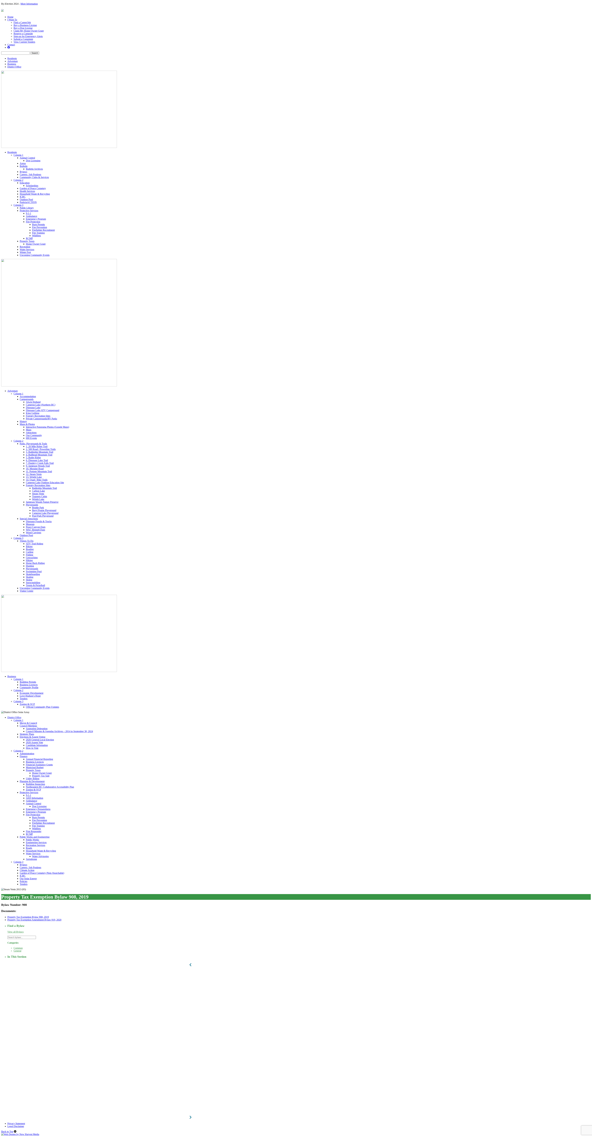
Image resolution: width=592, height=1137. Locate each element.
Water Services (27, 249)
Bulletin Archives (34, 169)
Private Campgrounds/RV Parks (41, 418)
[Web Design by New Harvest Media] (20, 1134)
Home (10, 17)
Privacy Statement (16, 1123)
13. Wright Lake (34, 477)
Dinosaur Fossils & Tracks (39, 521)
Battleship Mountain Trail (44, 488)
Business (11, 64)
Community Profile (29, 687)
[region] (296, 1041)
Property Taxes (27, 241)
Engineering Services (36, 842)
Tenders (23, 698)
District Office (14, 66)
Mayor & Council (28, 723)
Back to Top (7, 1131)
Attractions (31, 432)
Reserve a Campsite (23, 33)
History (23, 421)
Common (18, 948)
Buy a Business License (25, 25)
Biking (29, 546)
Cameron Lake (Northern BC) (40, 404)
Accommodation (28, 396)
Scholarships (32, 185)
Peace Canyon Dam (35, 527)
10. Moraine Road (35, 468)
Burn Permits (38, 224)
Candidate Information (37, 745)
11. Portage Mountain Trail (39, 471)
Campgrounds (26, 399)
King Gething (32, 413)
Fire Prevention (39, 227)
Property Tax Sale (40, 775)
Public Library (27, 208)
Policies (23, 881)
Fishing (29, 554)
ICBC (23, 196)
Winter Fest (25, 252)
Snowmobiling (33, 582)
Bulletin (23, 166)
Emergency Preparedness (38, 809)
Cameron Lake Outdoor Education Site (45, 482)
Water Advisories (40, 856)
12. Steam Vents (34, 474)
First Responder (33, 831)
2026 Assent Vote (34, 742)
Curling (29, 552)
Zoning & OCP (27, 704)
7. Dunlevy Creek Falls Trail (40, 463)
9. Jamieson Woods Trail (38, 466)
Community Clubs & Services (34, 177)
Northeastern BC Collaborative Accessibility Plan (50, 787)
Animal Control (27, 157)
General (17, 950)
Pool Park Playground (42, 516)
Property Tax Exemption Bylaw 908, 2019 (28, 917)
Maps (28, 429)
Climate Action (27, 870)
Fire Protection (33, 221)
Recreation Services (35, 845)
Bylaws (23, 171)
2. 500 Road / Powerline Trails (41, 449)
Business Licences (29, 684)
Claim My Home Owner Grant (29, 30)
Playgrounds (32, 504)
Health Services (27, 191)
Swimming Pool (34, 571)
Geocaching (32, 557)
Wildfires (36, 235)
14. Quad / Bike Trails (36, 479)
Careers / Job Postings (30, 174)
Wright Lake (38, 499)
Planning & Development (32, 781)
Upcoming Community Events (34, 255)
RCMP (29, 238)
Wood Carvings (33, 532)
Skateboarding (33, 574)
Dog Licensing (33, 160)
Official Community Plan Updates (42, 707)
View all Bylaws (15, 931)
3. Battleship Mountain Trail (39, 452)
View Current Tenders (24, 42)
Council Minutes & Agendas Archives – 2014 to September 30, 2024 (59, 731)
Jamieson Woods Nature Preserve (42, 502)
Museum (30, 524)
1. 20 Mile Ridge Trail (36, 446)
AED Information (34, 798)
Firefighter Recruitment (43, 230)
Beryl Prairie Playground (44, 510)
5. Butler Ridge (33, 457)
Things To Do (26, 541)
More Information (29, 3)
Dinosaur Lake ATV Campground (42, 410)
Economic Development (31, 693)
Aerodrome (31, 859)
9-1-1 (28, 213)
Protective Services (29, 210)
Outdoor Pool (26, 199)
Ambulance (31, 216)
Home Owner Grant (35, 244)
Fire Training (38, 233)
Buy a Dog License (23, 28)
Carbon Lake (38, 491)
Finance (23, 756)
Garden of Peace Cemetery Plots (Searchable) (42, 873)
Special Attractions (29, 518)
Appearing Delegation (36, 728)
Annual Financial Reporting (39, 759)
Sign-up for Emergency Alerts (28, 36)
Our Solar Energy (28, 878)
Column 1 (18, 155)
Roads (29, 848)
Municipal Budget (34, 767)
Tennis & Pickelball (35, 585)
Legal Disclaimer (15, 1126)
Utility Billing (32, 778)
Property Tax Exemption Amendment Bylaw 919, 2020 (34, 919)
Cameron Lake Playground (45, 513)
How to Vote (32, 748)
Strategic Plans (27, 734)
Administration (27, 753)
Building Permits (28, 682)
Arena (23, 163)
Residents (12, 58)
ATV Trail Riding (34, 543)
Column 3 (18, 205)
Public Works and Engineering (34, 837)
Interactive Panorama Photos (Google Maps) (47, 427)
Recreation (25, 246)
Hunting (30, 566)
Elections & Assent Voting (32, 737)
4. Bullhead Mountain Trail (39, 454)
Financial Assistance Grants (39, 764)
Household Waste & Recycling (35, 194)
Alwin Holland (33, 402)
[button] (296, 964)
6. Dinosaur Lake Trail (37, 460)
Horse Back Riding (35, 563)
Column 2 (18, 180)
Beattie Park (38, 507)
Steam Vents (38, 493)
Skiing (29, 579)
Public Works (32, 839)
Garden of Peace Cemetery (33, 188)
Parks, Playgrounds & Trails (33, 443)
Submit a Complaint (23, 39)
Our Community (34, 435)
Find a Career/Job (22, 22)
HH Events (31, 438)
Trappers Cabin (39, 496)
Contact (11, 44)
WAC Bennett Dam (35, 529)
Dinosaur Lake (33, 407)
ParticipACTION (28, 202)
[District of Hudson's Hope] (2, 10)
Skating (29, 577)
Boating (30, 549)
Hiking (29, 560)
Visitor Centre (26, 591)
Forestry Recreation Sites (38, 416)
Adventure (12, 61)
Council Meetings (28, 725)
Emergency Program (36, 219)
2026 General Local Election (40, 739)
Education (25, 183)
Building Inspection (35, 784)
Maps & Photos (27, 424)
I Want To (12, 19)
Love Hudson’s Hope (30, 696)
